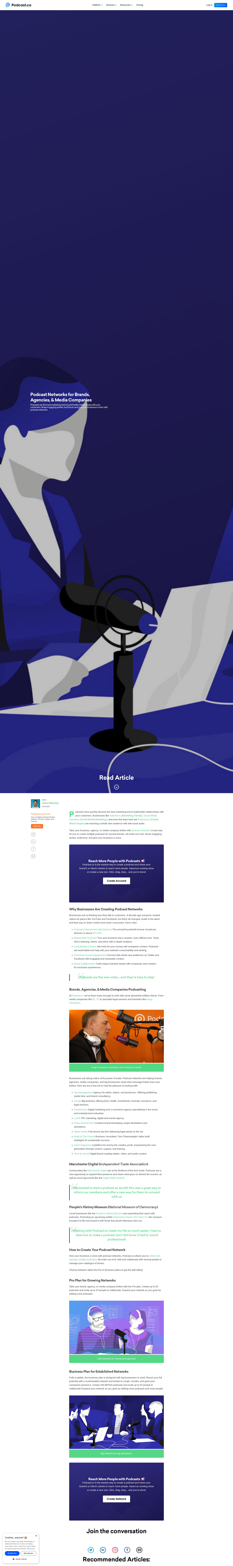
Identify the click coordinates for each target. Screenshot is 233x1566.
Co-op (77, 1101)
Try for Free (220, 5)
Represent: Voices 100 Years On (130, 1217)
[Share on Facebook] (33, 849)
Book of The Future (84, 1136)
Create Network (116, 1498)
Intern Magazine (82, 1145)
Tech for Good (81, 1153)
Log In (209, 5)
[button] (97, 5)
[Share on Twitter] (33, 834)
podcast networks (141, 830)
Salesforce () (126, 815)
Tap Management (83, 1092)
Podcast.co (78, 995)
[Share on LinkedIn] (33, 841)
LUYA (77, 1118)
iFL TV (95, 999)
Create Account (116, 880)
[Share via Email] (33, 856)
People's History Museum (109, 1213)
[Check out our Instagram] (115, 1550)
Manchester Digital (97, 1170)
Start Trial (37, 826)
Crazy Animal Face (84, 1123)
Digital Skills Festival (113, 1178)
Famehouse (80, 1109)
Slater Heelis (80, 1131)
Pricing (139, 5)
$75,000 (97, 933)
